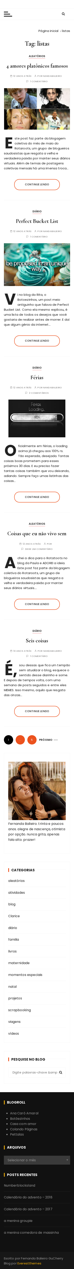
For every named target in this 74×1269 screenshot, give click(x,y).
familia (13, 939)
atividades (16, 892)
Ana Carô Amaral (24, 1113)
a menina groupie (18, 1220)
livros (12, 951)
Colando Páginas (23, 1129)
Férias (36, 377)
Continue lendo (37, 184)
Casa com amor (23, 1123)
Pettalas (17, 1134)
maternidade (19, 963)
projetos (15, 998)
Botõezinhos (20, 1118)
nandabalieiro (52, 76)
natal (12, 986)
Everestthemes (29, 1263)
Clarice (14, 916)
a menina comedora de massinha (31, 1232)
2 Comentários (39, 393)
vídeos (13, 1033)
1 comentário (39, 81)
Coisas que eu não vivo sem (36, 533)
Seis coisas (37, 640)
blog (12, 904)
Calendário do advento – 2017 (28, 1209)
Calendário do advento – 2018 (28, 1197)
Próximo (45, 740)
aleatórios (37, 56)
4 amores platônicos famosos (37, 65)
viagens (14, 1021)
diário (37, 211)
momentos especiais (25, 974)
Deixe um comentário (39, 549)
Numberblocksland (19, 1185)
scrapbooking (19, 1010)
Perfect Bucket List (37, 221)
